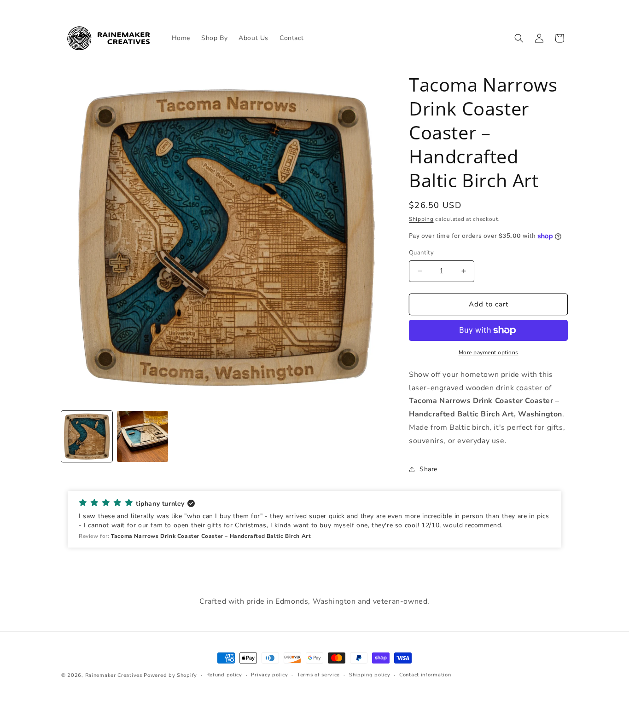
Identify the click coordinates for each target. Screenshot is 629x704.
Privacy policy (269, 674)
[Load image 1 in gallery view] (86, 436)
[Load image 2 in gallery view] (142, 436)
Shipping (421, 219)
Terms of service (318, 674)
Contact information (425, 674)
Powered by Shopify (170, 675)
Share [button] (428, 469)
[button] (519, 38)
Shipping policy (369, 674)
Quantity (421, 252)
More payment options (488, 352)
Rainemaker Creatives (113, 675)
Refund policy (224, 674)
